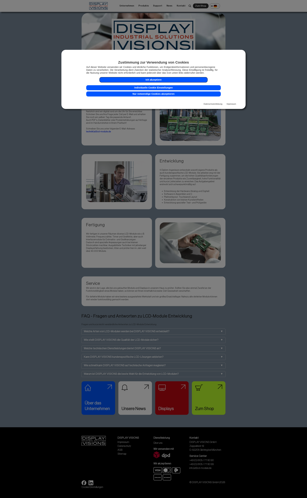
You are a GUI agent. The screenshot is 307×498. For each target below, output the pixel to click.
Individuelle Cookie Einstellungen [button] (153, 87)
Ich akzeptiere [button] (154, 79)
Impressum (231, 104)
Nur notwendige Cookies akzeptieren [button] (153, 94)
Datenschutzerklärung (213, 104)
